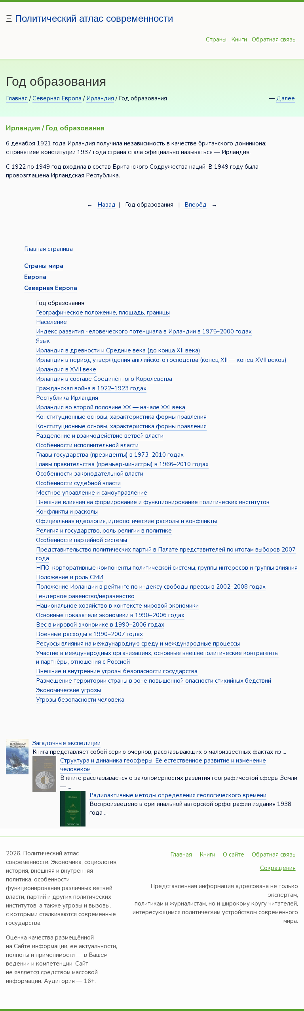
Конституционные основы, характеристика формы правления (121, 417)
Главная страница (48, 249)
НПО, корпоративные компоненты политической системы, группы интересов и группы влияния (167, 568)
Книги (239, 39)
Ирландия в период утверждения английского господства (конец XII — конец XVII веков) (161, 360)
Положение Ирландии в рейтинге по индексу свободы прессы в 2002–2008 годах (151, 587)
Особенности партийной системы (81, 540)
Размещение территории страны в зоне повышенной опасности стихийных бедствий (153, 681)
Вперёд (195, 205)
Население (51, 322)
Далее (285, 98)
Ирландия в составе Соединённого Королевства (104, 379)
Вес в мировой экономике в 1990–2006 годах (100, 625)
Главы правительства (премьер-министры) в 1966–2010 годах (122, 464)
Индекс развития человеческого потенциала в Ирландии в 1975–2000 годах (144, 331)
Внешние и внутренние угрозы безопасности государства (117, 671)
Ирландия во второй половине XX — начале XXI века (110, 407)
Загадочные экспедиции (66, 743)
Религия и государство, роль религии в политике (104, 531)
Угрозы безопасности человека (80, 700)
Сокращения (278, 868)
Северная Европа (57, 98)
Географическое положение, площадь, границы (103, 312)
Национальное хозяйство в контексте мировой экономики (117, 606)
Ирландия (100, 98)
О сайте (233, 855)
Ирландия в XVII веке (66, 369)
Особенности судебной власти (78, 483)
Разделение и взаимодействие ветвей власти (99, 436)
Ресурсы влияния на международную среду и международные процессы (138, 644)
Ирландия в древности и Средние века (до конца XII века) (118, 350)
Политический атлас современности (94, 18)
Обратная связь (274, 39)
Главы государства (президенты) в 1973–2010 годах (110, 455)
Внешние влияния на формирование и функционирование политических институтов (153, 502)
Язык (43, 341)
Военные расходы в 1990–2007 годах (89, 634)
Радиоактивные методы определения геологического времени (177, 795)
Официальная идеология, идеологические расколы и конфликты (126, 521)
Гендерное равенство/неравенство (85, 596)
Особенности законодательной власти (89, 474)
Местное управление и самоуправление (91, 493)
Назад (106, 205)
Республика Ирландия (67, 398)
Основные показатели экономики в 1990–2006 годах (110, 615)
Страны (216, 39)
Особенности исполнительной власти (87, 445)
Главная (17, 98)
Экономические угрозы (68, 690)
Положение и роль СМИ (69, 577)
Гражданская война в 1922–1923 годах (91, 388)
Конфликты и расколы (67, 512)
